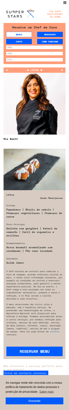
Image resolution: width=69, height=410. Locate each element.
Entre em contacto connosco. (25, 373)
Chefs (19, 41)
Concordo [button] (34, 400)
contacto (55, 331)
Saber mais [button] (46, 391)
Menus (19, 34)
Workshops (50, 34)
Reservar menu (35, 351)
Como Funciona (50, 41)
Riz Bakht (11, 139)
